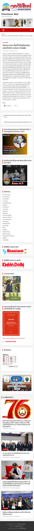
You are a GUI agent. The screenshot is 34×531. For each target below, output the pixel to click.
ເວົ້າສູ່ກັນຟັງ (5, 240)
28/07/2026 (5, 516)
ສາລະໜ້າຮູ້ (5, 225)
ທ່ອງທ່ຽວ (4, 205)
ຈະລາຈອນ (5, 201)
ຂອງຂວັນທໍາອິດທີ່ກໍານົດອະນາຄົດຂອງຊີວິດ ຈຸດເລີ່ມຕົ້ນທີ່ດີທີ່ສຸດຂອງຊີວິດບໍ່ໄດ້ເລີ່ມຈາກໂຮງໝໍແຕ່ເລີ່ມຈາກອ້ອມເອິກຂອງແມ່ (16, 484)
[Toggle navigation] (3, 30)
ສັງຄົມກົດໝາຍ (6, 223)
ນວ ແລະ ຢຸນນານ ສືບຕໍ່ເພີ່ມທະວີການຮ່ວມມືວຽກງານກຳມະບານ (15, 454)
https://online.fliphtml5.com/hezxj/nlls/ (13, 338)
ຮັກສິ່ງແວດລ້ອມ (6, 234)
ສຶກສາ (4, 227)
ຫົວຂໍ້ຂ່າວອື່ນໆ (6, 232)
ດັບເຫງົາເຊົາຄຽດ (6, 203)
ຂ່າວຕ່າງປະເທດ (6, 195)
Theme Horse (19, 526)
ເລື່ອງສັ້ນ (4, 238)
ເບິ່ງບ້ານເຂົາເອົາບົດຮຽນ (8, 236)
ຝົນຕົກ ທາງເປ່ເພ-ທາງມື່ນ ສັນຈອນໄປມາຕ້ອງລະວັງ (17, 122)
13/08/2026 (5, 428)
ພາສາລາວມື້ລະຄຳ (7, 217)
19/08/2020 (5, 51)
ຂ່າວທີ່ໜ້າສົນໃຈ (7, 397)
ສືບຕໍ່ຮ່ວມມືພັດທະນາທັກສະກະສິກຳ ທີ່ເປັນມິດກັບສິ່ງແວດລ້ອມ (16, 513)
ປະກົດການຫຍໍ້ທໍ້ (6, 215)
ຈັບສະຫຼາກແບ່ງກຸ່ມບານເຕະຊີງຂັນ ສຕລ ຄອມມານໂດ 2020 (17, 116)
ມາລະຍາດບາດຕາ (6, 219)
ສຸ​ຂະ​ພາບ (4, 230)
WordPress (23, 528)
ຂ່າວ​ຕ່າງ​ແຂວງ (6, 197)
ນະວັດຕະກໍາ (5, 207)
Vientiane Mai (9, 14)
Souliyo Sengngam (15, 457)
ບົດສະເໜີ (5, 211)
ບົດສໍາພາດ (5, 213)
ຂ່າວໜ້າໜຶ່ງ (5, 199)
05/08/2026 (5, 488)
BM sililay (12, 428)
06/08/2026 (5, 457)
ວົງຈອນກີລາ (5, 42)
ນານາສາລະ (5, 209)
